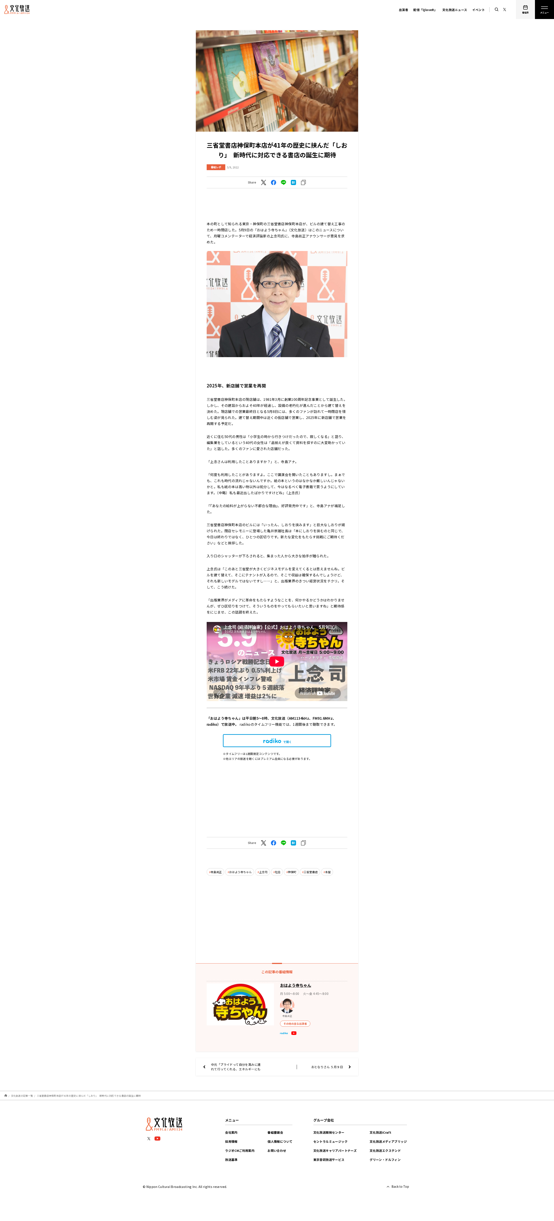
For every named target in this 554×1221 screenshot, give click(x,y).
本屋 (328, 872)
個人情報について (279, 1141)
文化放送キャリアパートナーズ (335, 1150)
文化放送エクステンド (385, 1150)
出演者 (403, 10)
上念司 (263, 872)
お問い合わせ (276, 1150)
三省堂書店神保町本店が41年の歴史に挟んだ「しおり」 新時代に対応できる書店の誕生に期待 (89, 1095)
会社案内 (231, 1132)
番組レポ (216, 167)
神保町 (292, 872)
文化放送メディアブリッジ (388, 1141)
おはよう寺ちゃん (240, 872)
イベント (478, 10)
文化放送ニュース (454, 10)
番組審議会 (275, 1132)
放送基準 (231, 1159)
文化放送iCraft (380, 1132)
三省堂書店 (311, 872)
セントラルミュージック (330, 1141)
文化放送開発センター (329, 1132)
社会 (277, 872)
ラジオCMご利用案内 (239, 1150)
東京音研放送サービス (329, 1159)
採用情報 (231, 1141)
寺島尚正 (216, 872)
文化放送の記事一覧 (22, 1095)
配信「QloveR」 (425, 10)
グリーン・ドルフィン (385, 1159)
